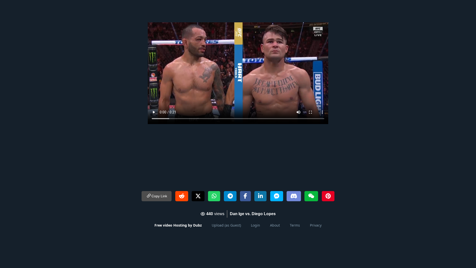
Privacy (316, 225)
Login (255, 225)
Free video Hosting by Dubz (178, 225)
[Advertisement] (238, 11)
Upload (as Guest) (226, 225)
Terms (295, 225)
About (275, 225)
